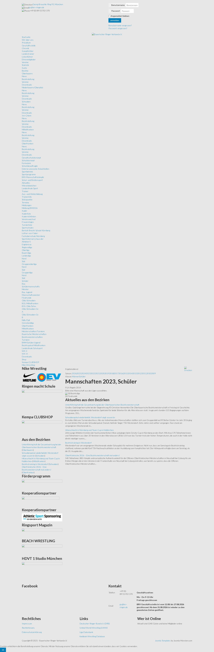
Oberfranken (27, 143)
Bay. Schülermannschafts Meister (31, 286)
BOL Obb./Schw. (29, 306)
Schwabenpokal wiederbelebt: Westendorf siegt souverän (90, 417)
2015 (125, 373)
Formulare (26, 163)
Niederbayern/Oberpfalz (32, 87)
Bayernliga (26, 253)
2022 (93, 373)
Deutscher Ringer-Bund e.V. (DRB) (95, 623)
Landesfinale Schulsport (32, 348)
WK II (24, 351)
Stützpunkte (27, 199)
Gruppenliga (27, 272)
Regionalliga (27, 247)
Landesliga (26, 255)
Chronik (25, 48)
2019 (107, 373)
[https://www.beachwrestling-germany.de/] (42, 549)
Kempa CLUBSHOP (30, 362)
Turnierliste (27, 225)
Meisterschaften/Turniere (33, 331)
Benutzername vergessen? (120, 25)
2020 (102, 373)
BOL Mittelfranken (30, 303)
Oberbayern (27, 73)
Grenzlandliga (28, 323)
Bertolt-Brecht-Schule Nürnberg (36, 230)
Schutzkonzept (28, 160)
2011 (144, 373)
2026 (74, 373)
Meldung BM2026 (29, 208)
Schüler (25, 281)
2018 (111, 373)
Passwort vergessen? (117, 28)
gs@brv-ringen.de (36, 7)
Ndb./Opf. (26, 320)
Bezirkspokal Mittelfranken (33, 345)
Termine (25, 202)
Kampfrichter (27, 51)
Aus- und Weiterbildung (32, 194)
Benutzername (118, 5)
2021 (97, 373)
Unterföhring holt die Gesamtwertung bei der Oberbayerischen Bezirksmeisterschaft (102, 404)
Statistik (25, 65)
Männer (75, 376)
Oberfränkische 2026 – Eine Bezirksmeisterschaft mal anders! (92, 455)
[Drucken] (188, 369)
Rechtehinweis (28, 628)
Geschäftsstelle (29, 45)
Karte (24, 68)
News (24, 76)
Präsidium (26, 42)
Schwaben (26, 101)
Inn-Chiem (26, 115)
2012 (139, 373)
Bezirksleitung (28, 79)
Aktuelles (26, 183)
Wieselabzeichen (29, 185)
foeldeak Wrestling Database (92, 636)
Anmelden (114, 20)
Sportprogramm (29, 174)
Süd (23, 261)
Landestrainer (28, 54)
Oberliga (25, 250)
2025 (79, 373)
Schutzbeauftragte (30, 166)
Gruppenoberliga (29, 264)
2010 (148, 373)
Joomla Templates (163, 640)
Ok (3, 650)
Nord (24, 258)
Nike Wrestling (28, 365)
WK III (25, 353)
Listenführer (27, 56)
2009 (153, 373)
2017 (116, 373)
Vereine (25, 62)
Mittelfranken (28, 129)
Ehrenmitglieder (29, 59)
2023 (88, 373)
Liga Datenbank (86, 632)
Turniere (26, 340)
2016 (121, 373)
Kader (24, 211)
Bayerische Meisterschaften (34, 334)
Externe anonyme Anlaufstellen (35, 169)
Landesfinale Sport (30, 188)
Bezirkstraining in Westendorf (78, 442)
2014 (130, 373)
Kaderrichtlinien (29, 216)
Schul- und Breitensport (32, 180)
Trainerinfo (27, 197)
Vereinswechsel (29, 219)
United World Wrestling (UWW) (94, 628)
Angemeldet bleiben (120, 16)
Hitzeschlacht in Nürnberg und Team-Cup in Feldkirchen (89, 430)
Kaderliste (26, 213)
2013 (134, 373)
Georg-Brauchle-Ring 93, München (47, 4)
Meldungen (26, 205)
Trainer (25, 191)
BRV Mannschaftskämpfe (33, 177)
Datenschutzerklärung (32, 632)
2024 (83, 373)
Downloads (27, 84)
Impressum (27, 623)
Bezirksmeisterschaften (32, 337)
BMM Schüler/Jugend (31, 342)
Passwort (115, 11)
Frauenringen (28, 222)
